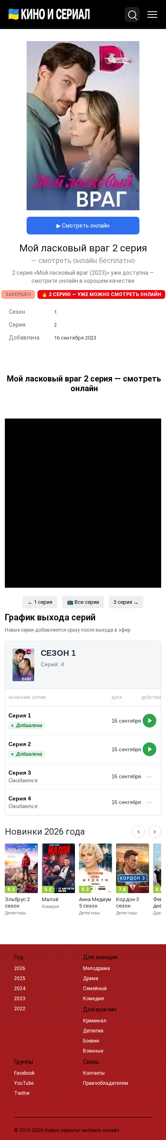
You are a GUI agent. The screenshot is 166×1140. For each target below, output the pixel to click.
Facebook (24, 1073)
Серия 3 (19, 772)
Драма (90, 978)
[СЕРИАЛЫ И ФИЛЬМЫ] (49, 14)
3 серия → (126, 602)
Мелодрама (96, 968)
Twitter (22, 1093)
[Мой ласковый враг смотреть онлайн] (83, 208)
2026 (19, 968)
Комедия (93, 998)
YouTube (23, 1083)
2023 (19, 998)
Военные (93, 1051)
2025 (19, 978)
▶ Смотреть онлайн (83, 225)
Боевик (91, 1041)
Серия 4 (19, 798)
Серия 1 (19, 715)
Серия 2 (19, 744)
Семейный (95, 988)
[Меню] (152, 14)
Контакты (94, 1073)
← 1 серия (39, 602)
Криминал (94, 1021)
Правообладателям (105, 1083)
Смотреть (149, 721)
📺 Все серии (83, 602)
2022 (19, 1008)
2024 (19, 988)
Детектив (93, 1031)
